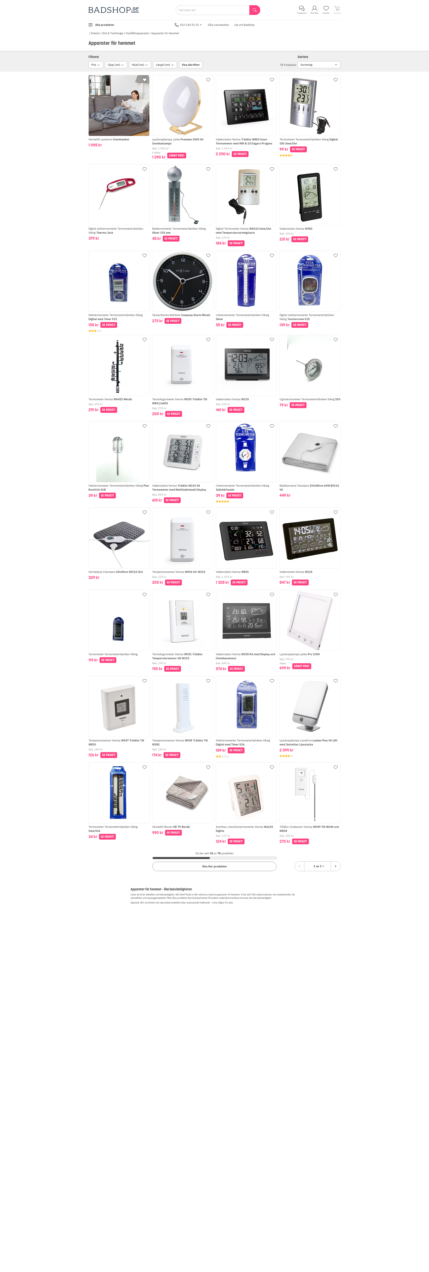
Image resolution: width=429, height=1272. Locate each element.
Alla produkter (104, 25)
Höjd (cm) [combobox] (138, 64)
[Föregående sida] (299, 866)
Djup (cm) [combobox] (114, 64)
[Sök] (254, 10)
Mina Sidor (315, 13)
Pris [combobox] (93, 64)
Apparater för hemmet (165, 33)
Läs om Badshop (244, 25)
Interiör (95, 33)
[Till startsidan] (113, 10)
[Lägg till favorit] (144, 80)
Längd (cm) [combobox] (163, 64)
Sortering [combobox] (306, 64)
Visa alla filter (191, 64)
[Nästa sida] (335, 866)
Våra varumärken (218, 25)
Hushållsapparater (137, 33)
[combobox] (317, 866)
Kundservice (302, 13)
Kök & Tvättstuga (112, 33)
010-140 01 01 (189, 25)
